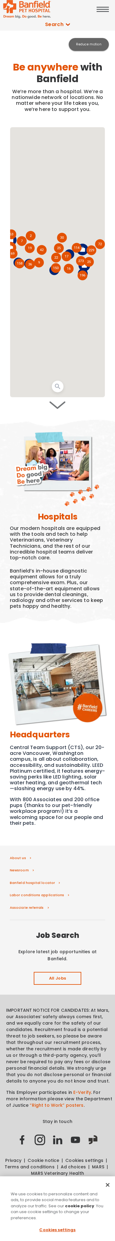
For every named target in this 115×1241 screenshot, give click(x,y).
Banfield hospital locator (32, 882)
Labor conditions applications (37, 895)
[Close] (107, 1185)
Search (54, 24)
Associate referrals (27, 907)
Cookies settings (57, 1230)
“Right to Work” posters (56, 1105)
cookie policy (79, 1206)
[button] (91, 251)
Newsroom (19, 870)
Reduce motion (89, 44)
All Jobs (57, 978)
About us (18, 857)
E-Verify (82, 1092)
